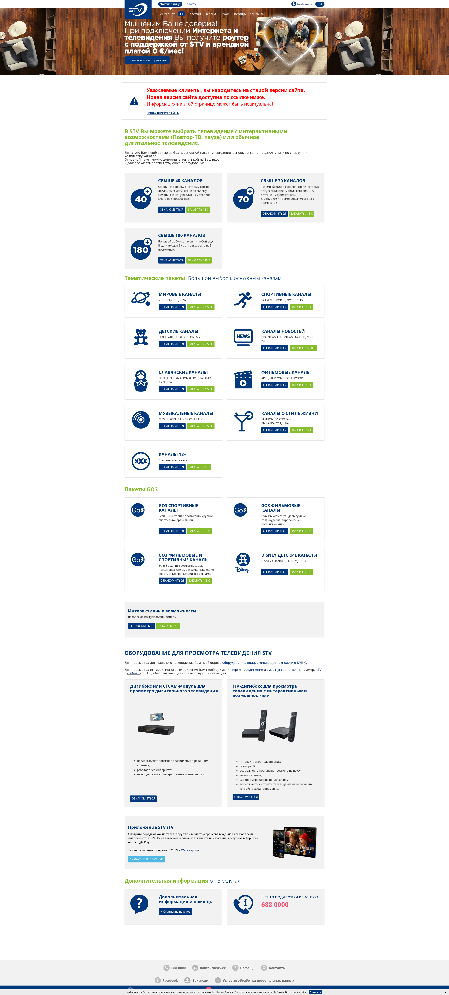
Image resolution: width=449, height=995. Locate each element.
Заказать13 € (199, 580)
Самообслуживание (305, 4)
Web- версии (190, 850)
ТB (181, 14)
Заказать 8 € (198, 209)
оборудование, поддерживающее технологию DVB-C (264, 662)
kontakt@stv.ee (213, 968)
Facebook (170, 980)
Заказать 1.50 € (201, 307)
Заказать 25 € (199, 260)
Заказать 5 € (199, 467)
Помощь (239, 14)
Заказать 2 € (301, 430)
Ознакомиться (171, 209)
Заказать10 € (199, 531)
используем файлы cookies (169, 992)
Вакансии (200, 980)
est (320, 4)
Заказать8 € (301, 531)
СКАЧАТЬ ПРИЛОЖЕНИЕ (146, 859)
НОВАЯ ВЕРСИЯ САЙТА (163, 113)
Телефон (194, 14)
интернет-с (236, 669)
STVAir (224, 14)
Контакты (257, 14)
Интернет (167, 14)
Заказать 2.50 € (201, 344)
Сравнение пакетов (176, 911)
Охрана (210, 14)
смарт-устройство (281, 669)
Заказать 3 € (301, 307)
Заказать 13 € (302, 213)
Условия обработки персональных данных (258, 980)
